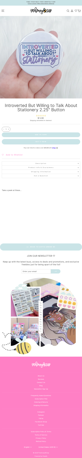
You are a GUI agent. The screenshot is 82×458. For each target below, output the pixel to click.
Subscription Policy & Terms (41, 431)
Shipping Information (41, 405)
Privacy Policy (41, 438)
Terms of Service (41, 435)
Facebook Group (41, 422)
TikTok (41, 418)
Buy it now (41, 141)
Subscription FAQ (41, 399)
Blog (40, 385)
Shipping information (41, 171)
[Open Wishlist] (76, 10)
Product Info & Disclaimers (41, 167)
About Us (41, 376)
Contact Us (41, 382)
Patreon (41, 415)
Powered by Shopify (41, 456)
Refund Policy (41, 441)
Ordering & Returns (41, 402)
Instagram (41, 412)
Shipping (33, 120)
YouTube (41, 425)
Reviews (41, 379)
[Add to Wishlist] (29, 197)
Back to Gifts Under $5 (42, 247)
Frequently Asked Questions (41, 395)
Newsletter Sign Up (41, 389)
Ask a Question (41, 176)
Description (41, 163)
